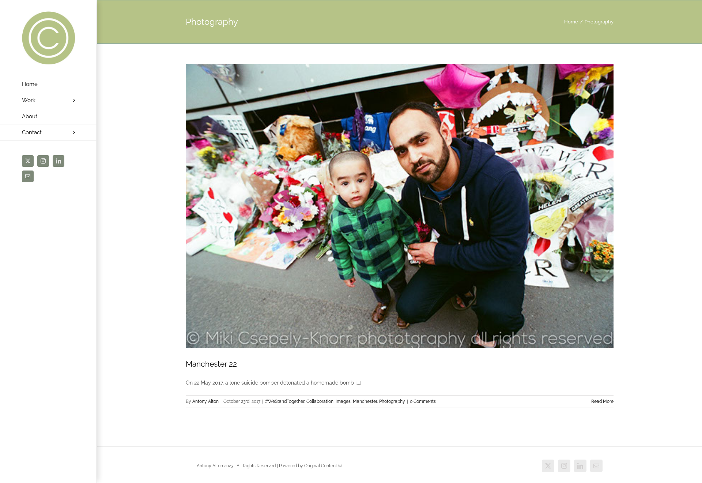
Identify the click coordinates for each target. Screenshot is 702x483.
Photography (392, 401)
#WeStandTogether (284, 401)
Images (343, 401)
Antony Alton (205, 401)
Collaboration (319, 401)
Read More (602, 401)
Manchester (365, 401)
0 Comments (423, 401)
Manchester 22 (211, 363)
